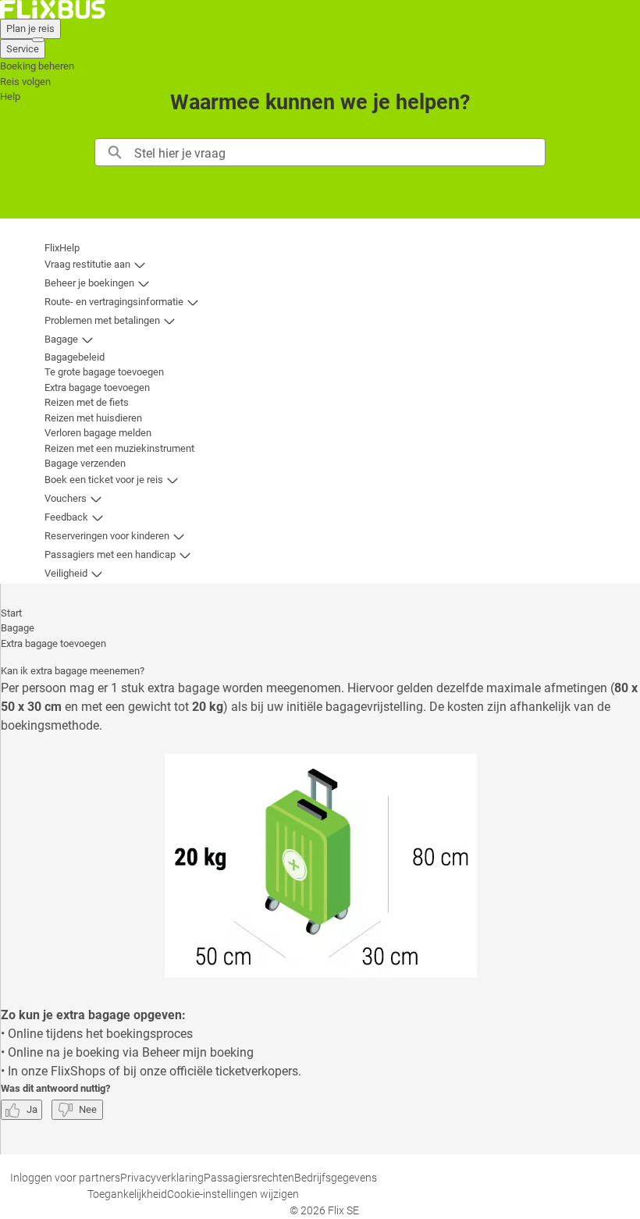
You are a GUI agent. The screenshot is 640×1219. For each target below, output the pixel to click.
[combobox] (339, 152)
